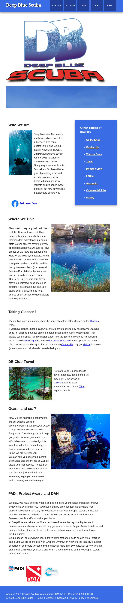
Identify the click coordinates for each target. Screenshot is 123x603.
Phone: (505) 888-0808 (80, 594)
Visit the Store (94, 154)
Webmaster (93, 598)
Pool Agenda (32, 340)
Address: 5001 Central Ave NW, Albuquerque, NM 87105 (36, 594)
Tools (89, 161)
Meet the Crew (94, 168)
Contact (50, 598)
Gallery (90, 197)
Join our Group (29, 203)
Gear (83, 5)
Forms (90, 176)
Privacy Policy (76, 598)
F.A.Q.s (110, 5)
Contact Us (67, 344)
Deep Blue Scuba (23, 5)
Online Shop (93, 140)
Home (40, 598)
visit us (86, 344)
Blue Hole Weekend (59, 340)
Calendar (70, 5)
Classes (56, 5)
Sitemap (61, 598)
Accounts (91, 183)
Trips (96, 5)
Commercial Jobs (96, 190)
